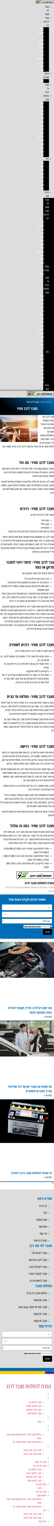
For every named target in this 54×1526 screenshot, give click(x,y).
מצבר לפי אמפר (47, 10)
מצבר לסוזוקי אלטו (41, 66)
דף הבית (48, 402)
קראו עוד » (48, 1016)
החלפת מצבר (46, 97)
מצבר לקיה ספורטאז (41, 55)
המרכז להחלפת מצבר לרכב (28, 1386)
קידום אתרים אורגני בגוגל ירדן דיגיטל (27, 1369)
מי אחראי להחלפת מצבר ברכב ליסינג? (31, 1173)
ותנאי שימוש (27, 926)
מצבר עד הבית (47, 88)
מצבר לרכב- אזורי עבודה (32, 1450)
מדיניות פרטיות (36, 926)
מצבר (42, 81)
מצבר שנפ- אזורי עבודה (32, 1453)
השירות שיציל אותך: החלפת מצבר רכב (27, 1441)
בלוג (47, 158)
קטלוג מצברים (46, 75)
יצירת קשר (47, 194)
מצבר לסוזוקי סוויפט (41, 44)
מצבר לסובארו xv (41, 33)
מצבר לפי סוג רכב (46, 21)
